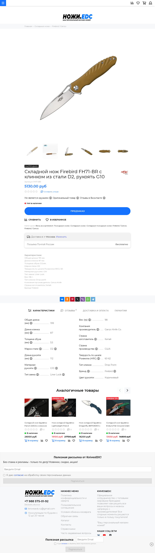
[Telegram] (93, 299)
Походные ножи (61, 226)
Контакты (66, 524)
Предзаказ (78, 211)
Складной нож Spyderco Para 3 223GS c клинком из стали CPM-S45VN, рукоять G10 (36, 424)
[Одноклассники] (67, 299)
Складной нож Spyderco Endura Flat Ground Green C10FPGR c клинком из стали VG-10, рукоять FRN (118, 424)
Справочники (68, 529)
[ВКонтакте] (62, 299)
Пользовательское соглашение (71, 506)
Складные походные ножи (99, 226)
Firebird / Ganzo (120, 226)
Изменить (61, 236)
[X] (77, 299)
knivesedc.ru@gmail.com (41, 508)
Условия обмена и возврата (76, 512)
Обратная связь (69, 516)
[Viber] (82, 299)
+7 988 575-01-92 (36, 501)
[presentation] (120, 390)
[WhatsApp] (88, 299)
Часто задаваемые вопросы (76, 533)
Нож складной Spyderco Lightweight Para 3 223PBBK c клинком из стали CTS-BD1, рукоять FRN (63, 424)
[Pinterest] (72, 299)
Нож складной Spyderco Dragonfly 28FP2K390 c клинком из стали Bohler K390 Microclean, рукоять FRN (90, 424)
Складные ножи (78, 226)
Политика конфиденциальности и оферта (74, 498)
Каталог (65, 520)
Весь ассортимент (44, 226)
